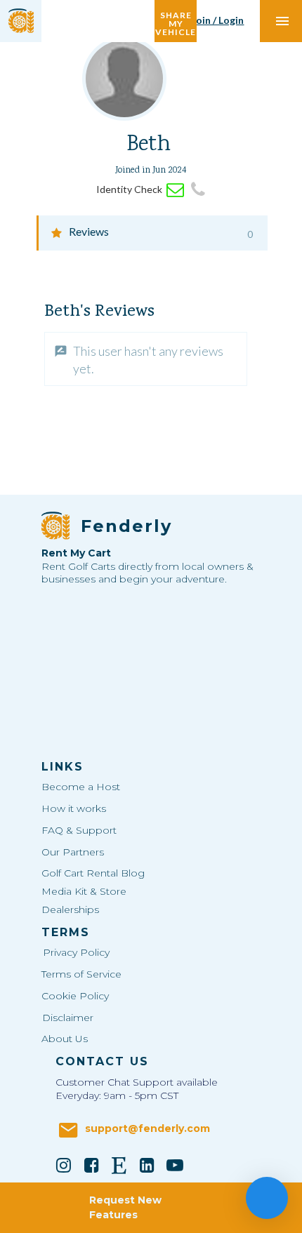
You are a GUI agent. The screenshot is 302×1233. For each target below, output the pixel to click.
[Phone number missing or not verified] (198, 190)
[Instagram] (63, 1165)
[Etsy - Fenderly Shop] (119, 1165)
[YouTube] (174, 1165)
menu (282, 21)
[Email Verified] (175, 190)
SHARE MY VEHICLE (175, 20)
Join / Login (218, 20)
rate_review (60, 351)
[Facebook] (91, 1165)
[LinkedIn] (147, 1165)
